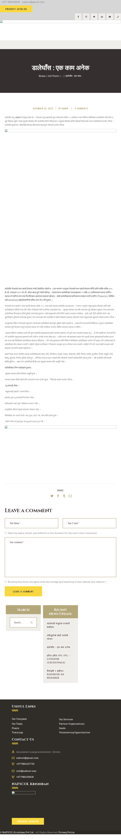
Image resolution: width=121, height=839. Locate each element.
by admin (63, 108)
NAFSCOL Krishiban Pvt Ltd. (18, 832)
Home (42, 75)
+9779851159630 (25, 776)
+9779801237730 (25, 763)
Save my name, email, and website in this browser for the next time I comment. (52, 533)
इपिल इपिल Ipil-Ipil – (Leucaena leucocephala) (59, 659)
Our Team (17, 723)
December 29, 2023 (43, 108)
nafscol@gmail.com (27, 757)
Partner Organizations (71, 723)
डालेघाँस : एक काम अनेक (58, 647)
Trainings (17, 732)
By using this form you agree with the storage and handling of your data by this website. (57, 581)
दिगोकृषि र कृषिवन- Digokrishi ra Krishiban (56, 674)
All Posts (53, 75)
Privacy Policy (66, 832)
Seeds (62, 728)
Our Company (19, 718)
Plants (15, 728)
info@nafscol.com (26, 770)
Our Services (66, 719)
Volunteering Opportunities (74, 732)
